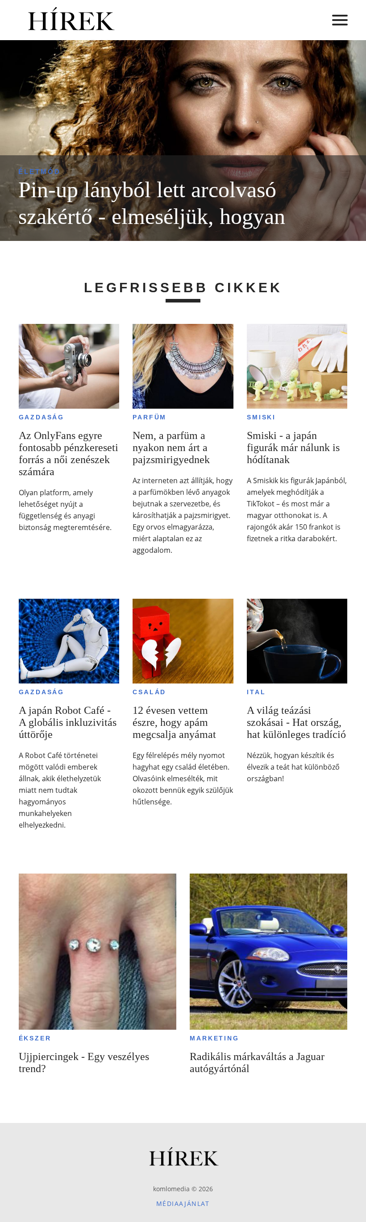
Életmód (39, 171)
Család (149, 692)
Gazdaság (41, 417)
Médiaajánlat (183, 1203)
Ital (256, 692)
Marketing (214, 1038)
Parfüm (149, 417)
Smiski (261, 417)
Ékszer (35, 1038)
